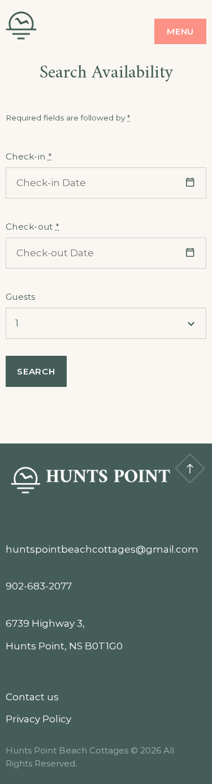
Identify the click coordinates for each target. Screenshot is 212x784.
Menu (180, 31)
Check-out (32, 226)
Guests (21, 296)
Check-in (29, 156)
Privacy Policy (38, 719)
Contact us (32, 697)
